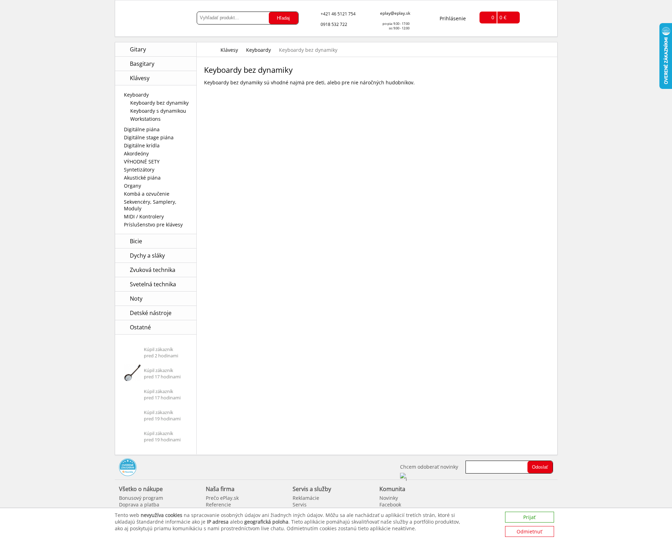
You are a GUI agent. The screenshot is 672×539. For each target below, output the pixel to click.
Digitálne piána (142, 129)
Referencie (218, 504)
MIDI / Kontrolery (144, 216)
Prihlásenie (453, 18)
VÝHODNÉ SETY (142, 161)
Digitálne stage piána (149, 137)
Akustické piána (142, 177)
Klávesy (229, 50)
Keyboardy (136, 94)
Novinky (388, 498)
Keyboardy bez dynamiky (159, 102)
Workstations (145, 118)
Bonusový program (141, 498)
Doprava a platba (139, 504)
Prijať (529, 517)
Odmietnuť (529, 531)
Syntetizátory (139, 169)
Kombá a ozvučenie (146, 193)
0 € (502, 17)
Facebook (390, 504)
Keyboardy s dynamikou (158, 110)
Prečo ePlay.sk (222, 498)
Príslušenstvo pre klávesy (153, 224)
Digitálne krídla (142, 145)
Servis (300, 504)
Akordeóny (136, 153)
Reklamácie (306, 498)
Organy (132, 185)
